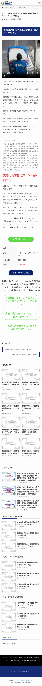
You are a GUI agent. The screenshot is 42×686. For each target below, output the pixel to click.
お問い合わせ (34, 660)
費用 (13, 643)
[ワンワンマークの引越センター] (6, 2)
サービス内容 (13, 657)
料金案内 (29, 657)
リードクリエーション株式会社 (24, 680)
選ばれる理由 (22, 657)
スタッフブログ (8, 660)
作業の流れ (36, 657)
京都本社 (6, 19)
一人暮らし (6, 643)
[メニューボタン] (39, 2)
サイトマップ (21, 663)
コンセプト (5, 657)
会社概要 (26, 660)
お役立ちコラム (18, 660)
